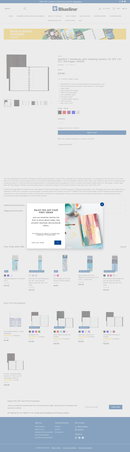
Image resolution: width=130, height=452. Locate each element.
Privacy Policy (51, 234)
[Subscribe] (57, 243)
